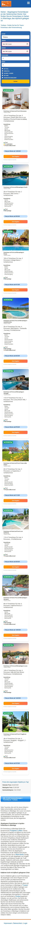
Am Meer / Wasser (8, 73)
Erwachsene (5, 55)
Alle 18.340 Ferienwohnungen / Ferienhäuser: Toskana (13, 799)
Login (25, 923)
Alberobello (19, 854)
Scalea (17, 896)
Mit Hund (6, 75)
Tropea (24, 885)
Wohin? (3, 34)
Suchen (15, 81)
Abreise (4, 48)
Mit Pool (6, 68)
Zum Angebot (15, 156)
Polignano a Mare (16, 830)
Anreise (4, 40)
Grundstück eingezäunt (10, 77)
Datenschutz (17, 923)
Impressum (8, 923)
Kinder (3, 61)
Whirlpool (7, 71)
